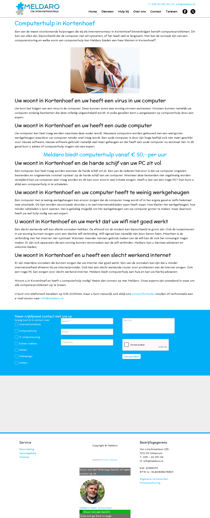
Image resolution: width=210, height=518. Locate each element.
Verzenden (131, 356)
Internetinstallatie (30, 324)
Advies (23, 349)
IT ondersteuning (29, 337)
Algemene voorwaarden (154, 479)
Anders (23, 362)
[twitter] (192, 11)
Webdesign (25, 356)
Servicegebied (27, 453)
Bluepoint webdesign (110, 460)
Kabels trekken (28, 343)
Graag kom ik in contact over (32, 320)
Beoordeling (26, 449)
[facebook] (184, 11)
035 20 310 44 (161, 4)
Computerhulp (28, 330)
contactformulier (143, 293)
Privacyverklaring (150, 482)
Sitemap (24, 457)
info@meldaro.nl (185, 4)
